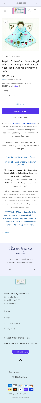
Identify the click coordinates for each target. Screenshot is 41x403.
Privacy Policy (9, 329)
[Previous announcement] (4, 3)
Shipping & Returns (12, 323)
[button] (5, 10)
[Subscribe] (34, 269)
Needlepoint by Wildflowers (23, 394)
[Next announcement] (36, 3)
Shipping (4, 79)
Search (7, 318)
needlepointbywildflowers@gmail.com (20, 343)
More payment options (20, 117)
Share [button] (7, 232)
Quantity (5, 90)
